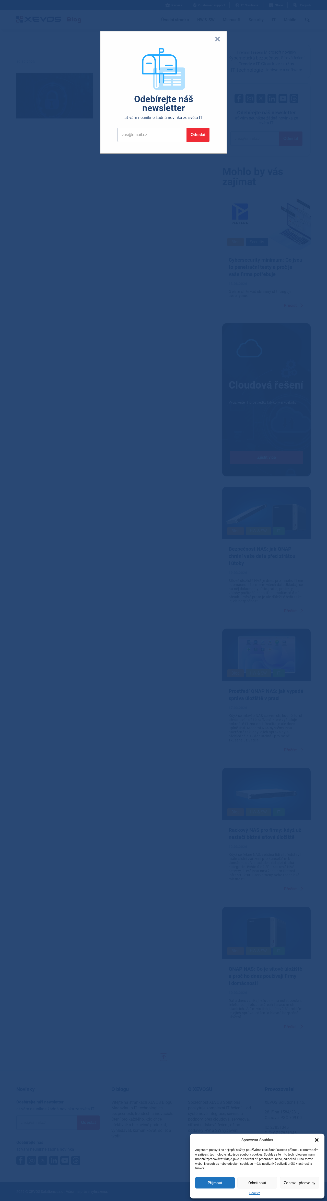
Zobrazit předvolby (299, 1183)
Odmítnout (257, 1183)
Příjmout (215, 1183)
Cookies (254, 1193)
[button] (316, 1140)
